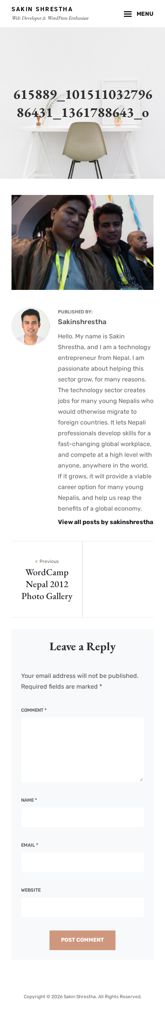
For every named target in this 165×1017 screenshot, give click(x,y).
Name (29, 800)
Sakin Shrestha (42, 9)
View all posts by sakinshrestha (105, 522)
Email (29, 845)
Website (31, 890)
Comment (33, 710)
